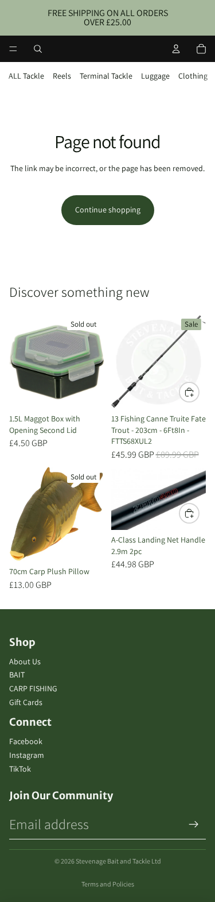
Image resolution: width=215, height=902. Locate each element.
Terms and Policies (107, 884)
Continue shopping (107, 209)
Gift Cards (25, 702)
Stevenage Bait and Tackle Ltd (118, 861)
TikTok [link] (20, 769)
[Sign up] (194, 824)
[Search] (37, 48)
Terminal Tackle (106, 76)
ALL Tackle (26, 76)
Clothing (193, 76)
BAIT (17, 674)
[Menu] (13, 49)
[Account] (176, 48)
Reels (62, 76)
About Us (25, 661)
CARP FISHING (33, 688)
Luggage (155, 76)
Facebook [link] (25, 741)
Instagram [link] (26, 755)
